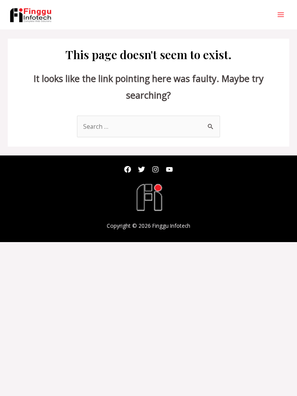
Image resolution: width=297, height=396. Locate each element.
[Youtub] (169, 169)
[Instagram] (155, 169)
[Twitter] (141, 169)
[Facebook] (127, 169)
